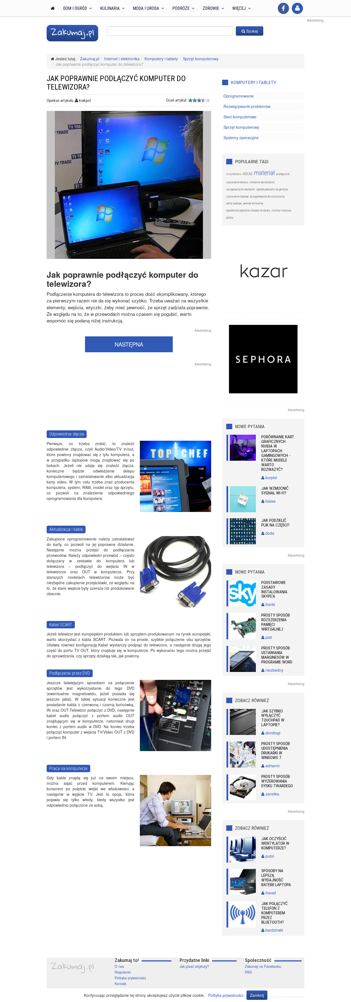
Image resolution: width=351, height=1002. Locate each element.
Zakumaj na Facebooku (263, 966)
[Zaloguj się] (297, 8)
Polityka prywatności (130, 977)
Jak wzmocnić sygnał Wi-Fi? (274, 491)
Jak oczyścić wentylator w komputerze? (275, 843)
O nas (119, 966)
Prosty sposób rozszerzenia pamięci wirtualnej (275, 622)
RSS (248, 972)
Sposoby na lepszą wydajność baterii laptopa (276, 877)
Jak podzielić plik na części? (275, 523)
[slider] (199, 100)
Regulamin (123, 972)
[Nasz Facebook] (283, 8)
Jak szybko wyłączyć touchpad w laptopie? (272, 718)
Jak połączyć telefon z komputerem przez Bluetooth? (274, 913)
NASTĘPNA (129, 344)
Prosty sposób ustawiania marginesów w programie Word (276, 655)
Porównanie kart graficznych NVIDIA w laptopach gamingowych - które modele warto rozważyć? (277, 453)
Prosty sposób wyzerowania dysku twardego (277, 781)
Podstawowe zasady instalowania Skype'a (274, 589)
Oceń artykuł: (176, 100)
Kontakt (120, 983)
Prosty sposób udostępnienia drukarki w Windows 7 (275, 750)
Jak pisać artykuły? (194, 966)
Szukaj (251, 31)
